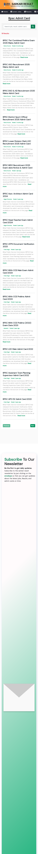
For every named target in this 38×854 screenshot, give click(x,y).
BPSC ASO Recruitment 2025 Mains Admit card (16, 65)
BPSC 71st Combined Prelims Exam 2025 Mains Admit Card (19, 41)
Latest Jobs (16, 12)
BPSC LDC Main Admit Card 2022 (18, 349)
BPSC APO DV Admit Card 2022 (17, 399)
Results (29, 12)
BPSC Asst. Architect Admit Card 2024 (18, 194)
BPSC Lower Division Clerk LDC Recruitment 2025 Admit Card (17, 142)
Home (5, 12)
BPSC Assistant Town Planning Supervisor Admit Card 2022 (16, 374)
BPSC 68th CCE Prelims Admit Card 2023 (16, 297)
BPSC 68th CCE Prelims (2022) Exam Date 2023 (17, 324)
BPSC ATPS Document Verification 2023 (18, 245)
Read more (24, 57)
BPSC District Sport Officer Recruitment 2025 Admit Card (17, 118)
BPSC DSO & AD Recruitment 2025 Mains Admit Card (19, 92)
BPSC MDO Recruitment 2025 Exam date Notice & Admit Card (17, 166)
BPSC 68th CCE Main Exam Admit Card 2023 (18, 271)
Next (32, 426)
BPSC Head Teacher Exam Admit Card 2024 (18, 221)
